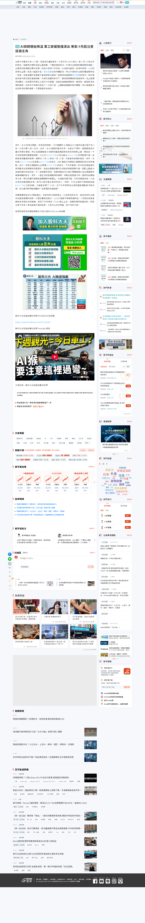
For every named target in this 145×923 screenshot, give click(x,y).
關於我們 (38, 879)
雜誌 (111, 7)
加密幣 (69, 3)
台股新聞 (23, 39)
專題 (105, 7)
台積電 (108, 521)
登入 (123, 2)
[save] (10, 581)
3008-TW (51, 155)
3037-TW (25, 161)
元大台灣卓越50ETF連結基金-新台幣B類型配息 (112, 384)
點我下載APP (38, 406)
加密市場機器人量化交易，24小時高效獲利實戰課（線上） (119, 268)
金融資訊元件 (61, 879)
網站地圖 (81, 879)
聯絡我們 (69, 879)
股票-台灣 (110, 389)
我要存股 (91, 450)
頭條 (17, 7)
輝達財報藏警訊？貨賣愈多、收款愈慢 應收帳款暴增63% (37, 504)
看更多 (91, 528)
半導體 (108, 527)
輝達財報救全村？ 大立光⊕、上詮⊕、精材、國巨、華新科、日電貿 (40, 511)
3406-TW (72, 155)
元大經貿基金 (105, 394)
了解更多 (90, 466)
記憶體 (108, 515)
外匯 (57, 3)
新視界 (99, 7)
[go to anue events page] (117, 2)
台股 (35, 3)
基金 (52, 3)
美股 (40, 3)
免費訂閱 (127, 687)
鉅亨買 (76, 3)
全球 (63, 3)
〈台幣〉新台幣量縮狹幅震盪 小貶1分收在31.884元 (31, 583)
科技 (35, 7)
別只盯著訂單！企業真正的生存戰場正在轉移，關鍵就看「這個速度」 (26, 618)
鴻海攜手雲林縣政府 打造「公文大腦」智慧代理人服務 (36, 507)
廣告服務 (53, 879)
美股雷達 (111, 200)
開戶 (128, 375)
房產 (86, 7)
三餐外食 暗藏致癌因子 (52, 617)
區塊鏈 (80, 7)
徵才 (75, 879)
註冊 (127, 2)
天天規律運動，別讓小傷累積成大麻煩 (83, 618)
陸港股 (46, 3)
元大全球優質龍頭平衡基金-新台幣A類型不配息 (112, 404)
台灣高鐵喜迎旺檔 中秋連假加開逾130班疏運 (72, 583)
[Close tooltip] (26, 585)
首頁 (24, 3)
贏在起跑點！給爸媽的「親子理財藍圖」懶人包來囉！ (43, 450)
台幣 (90, 68)
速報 (56, 7)
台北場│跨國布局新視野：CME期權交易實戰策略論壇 (119, 259)
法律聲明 (88, 879)
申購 (128, 386)
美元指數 (48, 71)
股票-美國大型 (111, 378)
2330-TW (51, 165)
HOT (109, 247)
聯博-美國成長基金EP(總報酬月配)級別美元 (112, 373)
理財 (92, 7)
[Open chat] (10, 586)
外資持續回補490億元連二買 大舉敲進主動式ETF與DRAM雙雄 (54, 643)
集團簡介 (45, 879)
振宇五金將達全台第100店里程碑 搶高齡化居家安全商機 (83, 643)
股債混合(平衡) (112, 409)
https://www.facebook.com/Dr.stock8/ (33, 322)
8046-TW (44, 161)
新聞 (29, 3)
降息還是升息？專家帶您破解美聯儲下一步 (34, 402)
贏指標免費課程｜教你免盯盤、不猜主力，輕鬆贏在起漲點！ (119, 249)
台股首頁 (83, 450)
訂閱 (88, 3)
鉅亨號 (83, 3)
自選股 (126, 7)
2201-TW (20, 185)
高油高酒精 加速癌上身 (24, 642)
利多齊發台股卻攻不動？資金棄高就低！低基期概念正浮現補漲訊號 (40, 515)
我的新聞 (118, 7)
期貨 (73, 7)
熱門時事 (49, 7)
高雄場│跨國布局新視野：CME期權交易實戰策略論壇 (119, 278)
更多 (86, 443)
